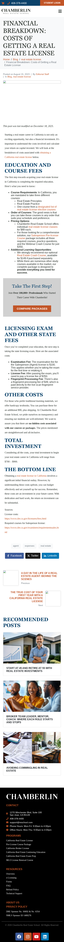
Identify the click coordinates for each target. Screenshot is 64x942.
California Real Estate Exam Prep (21, 856)
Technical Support (14, 893)
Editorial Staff (42, 74)
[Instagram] (28, 936)
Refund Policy (12, 889)
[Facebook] (19, 936)
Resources (14, 869)
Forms (9, 881)
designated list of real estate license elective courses (37, 208)
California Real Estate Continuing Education (25, 852)
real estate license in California (32, 475)
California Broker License (17, 848)
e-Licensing (11, 878)
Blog (9, 76)
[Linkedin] (45, 936)
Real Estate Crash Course (31, 255)
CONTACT (12, 805)
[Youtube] (36, 936)
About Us (12, 902)
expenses (29, 546)
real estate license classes (42, 227)
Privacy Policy (16, 906)
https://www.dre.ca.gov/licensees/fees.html (25, 518)
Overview (10, 874)
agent (16, 546)
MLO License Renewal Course (19, 860)
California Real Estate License (19, 840)
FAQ (8, 886)
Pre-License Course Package (18, 844)
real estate (46, 546)
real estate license (22, 76)
